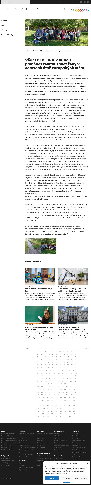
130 (75, 378)
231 (65, 408)
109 (72, 373)
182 (50, 395)
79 (75, 365)
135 (54, 381)
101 (37, 373)
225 (39, 408)
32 (64, 354)
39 (49, 357)
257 (61, 416)
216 (39, 406)
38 (45, 357)
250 (70, 414)
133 (46, 381)
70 (41, 365)
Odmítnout (66, 478)
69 (38, 365)
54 (64, 359)
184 (59, 395)
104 (50, 373)
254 (48, 416)
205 (70, 400)
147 (65, 384)
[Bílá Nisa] (33, 246)
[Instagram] (84, 2)
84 (52, 367)
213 (65, 403)
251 (74, 414)
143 (48, 384)
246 (52, 414)
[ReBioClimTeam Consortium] (48, 246)
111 (38, 376)
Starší (86, 348)
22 (67, 351)
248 (61, 414)
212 (61, 403)
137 (63, 381)
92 (42, 370)
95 (54, 370)
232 (70, 408)
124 (50, 378)
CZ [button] (53, 2)
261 (57, 419)
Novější (27, 348)
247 (57, 414)
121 (37, 378)
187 (71, 395)
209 (49, 403)
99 (69, 370)
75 (60, 365)
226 (44, 408)
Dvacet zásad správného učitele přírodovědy (39, 328)
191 (48, 397)
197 (74, 397)
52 (56, 359)
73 (52, 365)
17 (49, 351)
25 (38, 354)
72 (49, 365)
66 (68, 362)
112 (42, 376)
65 (64, 362)
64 (60, 362)
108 (67, 373)
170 (42, 392)
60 (45, 362)
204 (65, 400)
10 (65, 348)
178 (75, 392)
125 (54, 378)
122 (42, 378)
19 (56, 351)
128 (67, 378)
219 (52, 406)
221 (61, 406)
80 (38, 367)
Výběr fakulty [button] (6, 2)
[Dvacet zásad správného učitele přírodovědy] (40, 315)
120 (75, 376)
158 (71, 386)
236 (48, 411)
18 (52, 351)
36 (37, 357)
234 (39, 411)
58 (37, 362)
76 (64, 365)
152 (46, 386)
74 (56, 365)
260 (74, 416)
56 (71, 359)
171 (46, 392)
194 (61, 397)
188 (75, 395)
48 (41, 359)
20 (60, 351)
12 (72, 348)
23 (71, 351)
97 (62, 370)
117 (62, 376)
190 (44, 397)
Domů (28, 51)
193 (56, 397)
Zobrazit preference (81, 478)
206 (74, 400)
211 (57, 403)
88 (67, 367)
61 (48, 362)
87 (64, 367)
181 (46, 395)
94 (50, 370)
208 (44, 403)
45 (72, 357)
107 (63, 373)
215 (74, 403)
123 (46, 378)
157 (67, 386)
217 (44, 406)
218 (48, 406)
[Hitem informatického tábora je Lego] (40, 276)
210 (53, 403)
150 (38, 386)
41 (56, 357)
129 (71, 378)
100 (74, 370)
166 (65, 389)
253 (43, 416)
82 (45, 367)
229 (57, 408)
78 (71, 365)
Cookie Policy (66, 482)
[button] (87, 463)
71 (45, 365)
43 (64, 357)
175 (63, 392)
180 (42, 395)
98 (66, 370)
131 (37, 381)
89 (71, 367)
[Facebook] (81, 2)
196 (69, 397)
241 (70, 411)
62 (52, 362)
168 (74, 389)
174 (59, 392)
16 (45, 351)
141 (39, 384)
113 (46, 376)
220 (56, 406)
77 (68, 365)
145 (56, 384)
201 (52, 400)
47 (37, 359)
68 (75, 362)
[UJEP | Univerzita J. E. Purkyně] (80, 10)
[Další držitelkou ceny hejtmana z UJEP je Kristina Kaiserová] (73, 276)
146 (61, 384)
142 (44, 384)
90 (75, 367)
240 (66, 411)
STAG (73, 2)
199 (43, 400)
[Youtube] (88, 2)
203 (61, 400)
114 (50, 376)
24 (75, 351)
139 (71, 381)
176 (67, 392)
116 (58, 376)
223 (69, 406)
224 (74, 406)
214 (69, 403)
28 (49, 354)
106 (59, 373)
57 (75, 359)
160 (40, 389)
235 (43, 411)
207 (40, 403)
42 (60, 357)
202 (56, 400)
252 (39, 416)
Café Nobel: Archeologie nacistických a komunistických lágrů (71, 329)
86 (60, 367)
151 (42, 386)
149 (74, 384)
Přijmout (52, 478)
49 (45, 359)
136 (58, 381)
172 (50, 392)
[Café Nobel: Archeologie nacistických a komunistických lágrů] (73, 315)
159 (75, 386)
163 (52, 389)
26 (41, 354)
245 (48, 414)
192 (52, 397)
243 (39, 414)
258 (65, 416)
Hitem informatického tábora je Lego (38, 290)
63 (56, 362)
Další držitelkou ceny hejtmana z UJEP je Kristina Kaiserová (72, 290)
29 (53, 354)
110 (76, 373)
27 (45, 354)
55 (68, 359)
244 (43, 414)
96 (58, 370)
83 (49, 367)
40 (52, 357)
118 (66, 376)
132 (42, 381)
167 (69, 389)
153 (50, 386)
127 (63, 378)
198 (39, 400)
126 (59, 378)
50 (49, 359)
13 (76, 348)
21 (63, 351)
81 (41, 367)
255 (52, 416)
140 (75, 381)
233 (74, 408)
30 (56, 354)
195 (65, 397)
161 (44, 389)
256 (57, 416)
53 (60, 359)
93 (46, 370)
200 (48, 400)
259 (70, 416)
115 (54, 376)
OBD (60, 2)
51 (53, 359)
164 (56, 389)
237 (52, 411)
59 (41, 362)
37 (41, 357)
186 (67, 395)
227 (48, 408)
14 (38, 351)
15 (41, 351)
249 (66, 414)
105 (54, 373)
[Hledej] (64, 9)
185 (63, 395)
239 (61, 411)
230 (61, 408)
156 (63, 386)
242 (74, 411)
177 (71, 392)
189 (39, 397)
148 (69, 384)
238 (57, 411)
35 (75, 354)
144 (52, 384)
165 (61, 389)
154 (54, 386)
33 (68, 354)
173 (54, 392)
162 (48, 389)
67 (72, 362)
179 (38, 395)
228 (52, 408)
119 (70, 376)
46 (75, 357)
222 (65, 406)
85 (56, 367)
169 (38, 392)
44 (68, 357)
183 (54, 395)
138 (67, 381)
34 (71, 354)
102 (41, 373)
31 (60, 354)
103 (46, 373)
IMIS (66, 2)
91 (39, 370)
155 (59, 386)
